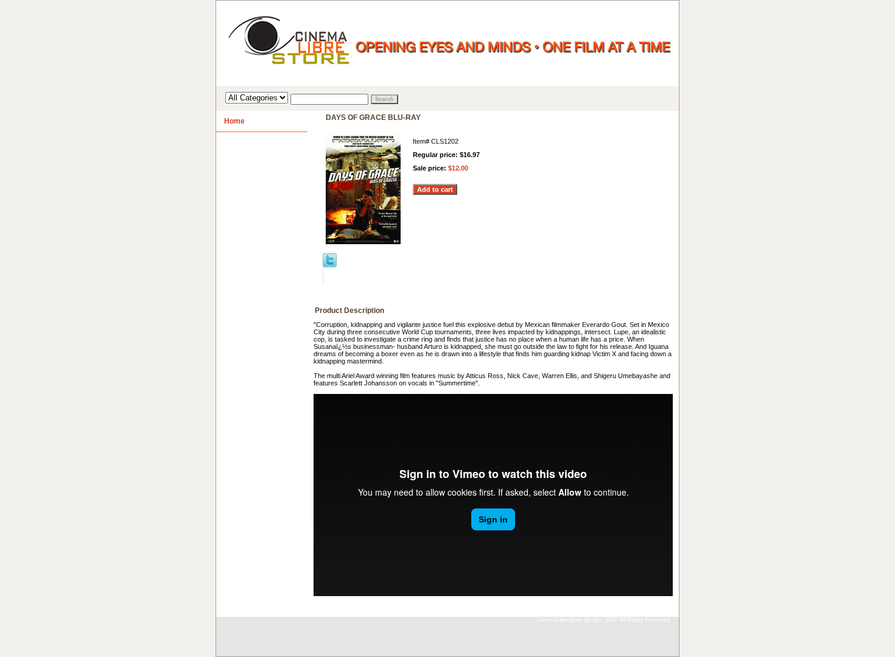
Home (234, 121)
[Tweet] (330, 265)
